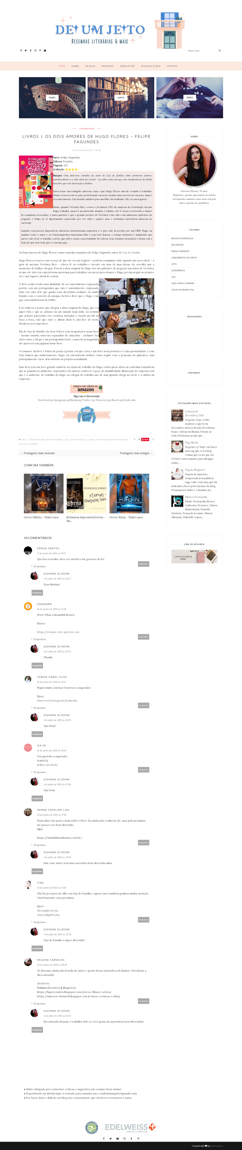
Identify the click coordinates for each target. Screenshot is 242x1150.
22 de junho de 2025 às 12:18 (51, 887)
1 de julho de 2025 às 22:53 (57, 720)
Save (146, 439)
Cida (40, 882)
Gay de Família (131, 252)
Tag (173, 276)
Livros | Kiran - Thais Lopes (126, 517)
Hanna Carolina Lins (53, 809)
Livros (90, 439)
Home (62, 66)
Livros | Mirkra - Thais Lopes (41, 517)
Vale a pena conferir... (183, 283)
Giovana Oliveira (84, 150)
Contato (172, 66)
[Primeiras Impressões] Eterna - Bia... (86, 519)
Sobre (75, 66)
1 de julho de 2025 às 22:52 (57, 651)
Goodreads (128, 400)
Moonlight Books (47, 910)
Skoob (115, 400)
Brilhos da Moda (47, 764)
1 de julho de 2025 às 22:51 (57, 578)
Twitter (86, 400)
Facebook (43, 400)
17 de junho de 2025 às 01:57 (51, 553)
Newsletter (127, 66)
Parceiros (108, 66)
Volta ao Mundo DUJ (182, 289)
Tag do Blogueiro (195, 469)
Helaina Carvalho (51, 959)
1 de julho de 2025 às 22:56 (57, 784)
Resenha (34, 444)
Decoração (177, 244)
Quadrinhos (178, 270)
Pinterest (101, 400)
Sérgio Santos (48, 548)
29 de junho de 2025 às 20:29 (52, 964)
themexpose (216, 1145)
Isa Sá (41, 745)
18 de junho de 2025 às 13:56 (51, 609)
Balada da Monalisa (182, 238)
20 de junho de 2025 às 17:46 (51, 814)
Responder (143, 564)
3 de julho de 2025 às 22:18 (57, 934)
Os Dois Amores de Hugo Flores (111, 439)
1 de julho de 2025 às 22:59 (57, 857)
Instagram (60, 400)
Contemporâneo (86, 128)
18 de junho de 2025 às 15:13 (51, 681)
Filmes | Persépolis (196, 497)
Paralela (23, 444)
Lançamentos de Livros (184, 257)
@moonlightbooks (48, 914)
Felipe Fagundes (54, 439)
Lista (174, 263)
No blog (90, 66)
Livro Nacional (78, 439)
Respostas (40, 566)
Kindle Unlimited (180, 251)
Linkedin (71, 700)
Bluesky (74, 400)
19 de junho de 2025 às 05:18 (51, 750)
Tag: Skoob (191, 442)
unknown (44, 604)
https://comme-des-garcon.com (58, 632)
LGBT (66, 439)
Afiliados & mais (151, 66)
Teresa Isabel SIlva (52, 676)
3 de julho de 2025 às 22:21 (57, 1015)
